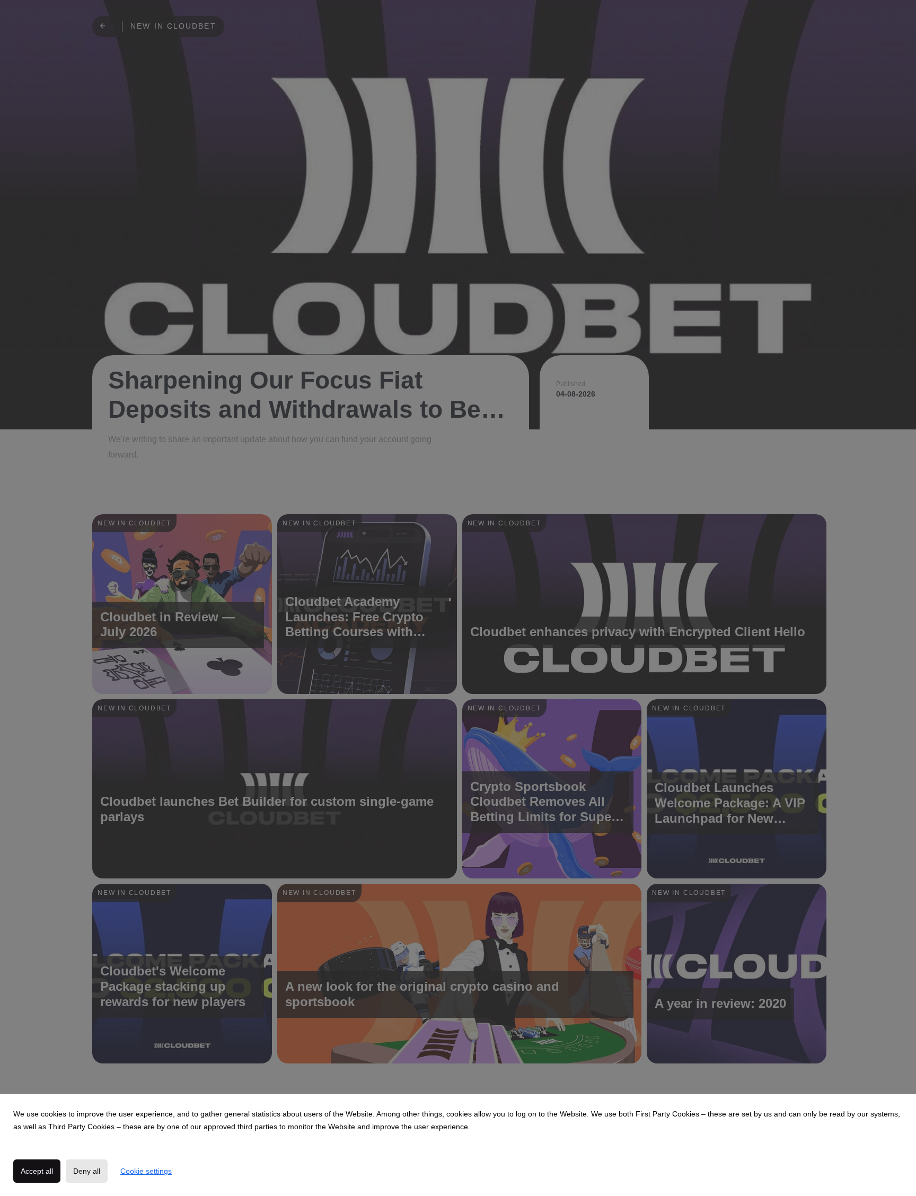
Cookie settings (146, 1171)
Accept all (37, 1171)
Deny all (86, 1171)
